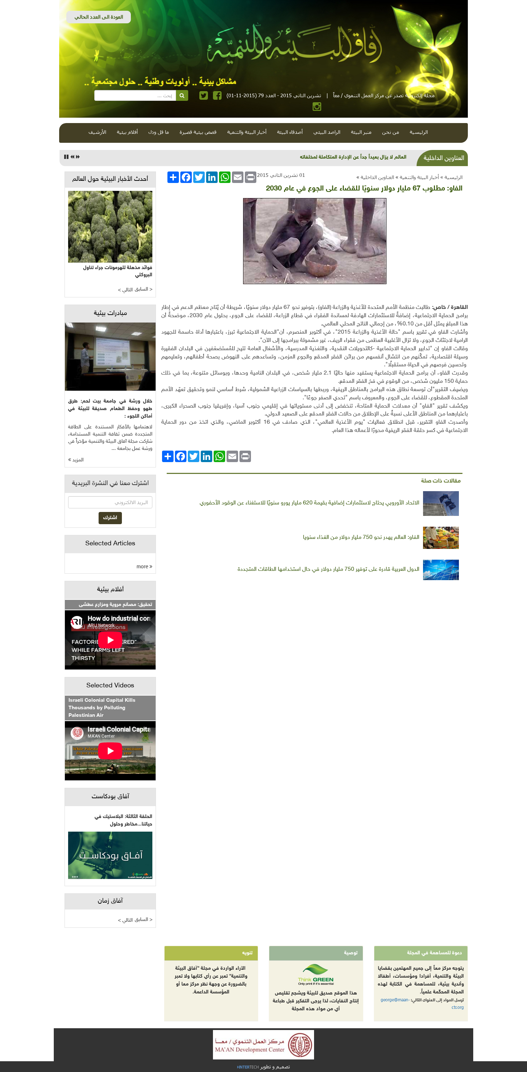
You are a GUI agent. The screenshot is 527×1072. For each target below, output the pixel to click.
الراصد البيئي (326, 131)
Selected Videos (110, 686)
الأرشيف (97, 131)
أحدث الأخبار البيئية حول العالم (110, 179)
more (143, 566)
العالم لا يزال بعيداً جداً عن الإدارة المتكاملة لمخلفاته (353, 157)
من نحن (390, 131)
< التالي (125, 290)
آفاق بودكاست (110, 797)
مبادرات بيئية (110, 314)
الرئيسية (419, 131)
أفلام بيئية (127, 131)
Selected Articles (110, 544)
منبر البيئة (361, 131)
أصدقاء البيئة (290, 131)
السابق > (143, 289)
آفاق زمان (110, 901)
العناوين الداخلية (377, 177)
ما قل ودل (158, 131)
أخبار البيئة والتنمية (246, 131)
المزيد (77, 460)
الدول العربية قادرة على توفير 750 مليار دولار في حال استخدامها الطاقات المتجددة (328, 569)
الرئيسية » (451, 177)
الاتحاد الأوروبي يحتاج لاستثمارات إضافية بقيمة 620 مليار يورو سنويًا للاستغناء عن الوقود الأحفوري (309, 503)
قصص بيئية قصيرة (198, 131)
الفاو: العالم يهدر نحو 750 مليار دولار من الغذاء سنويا (361, 537)
